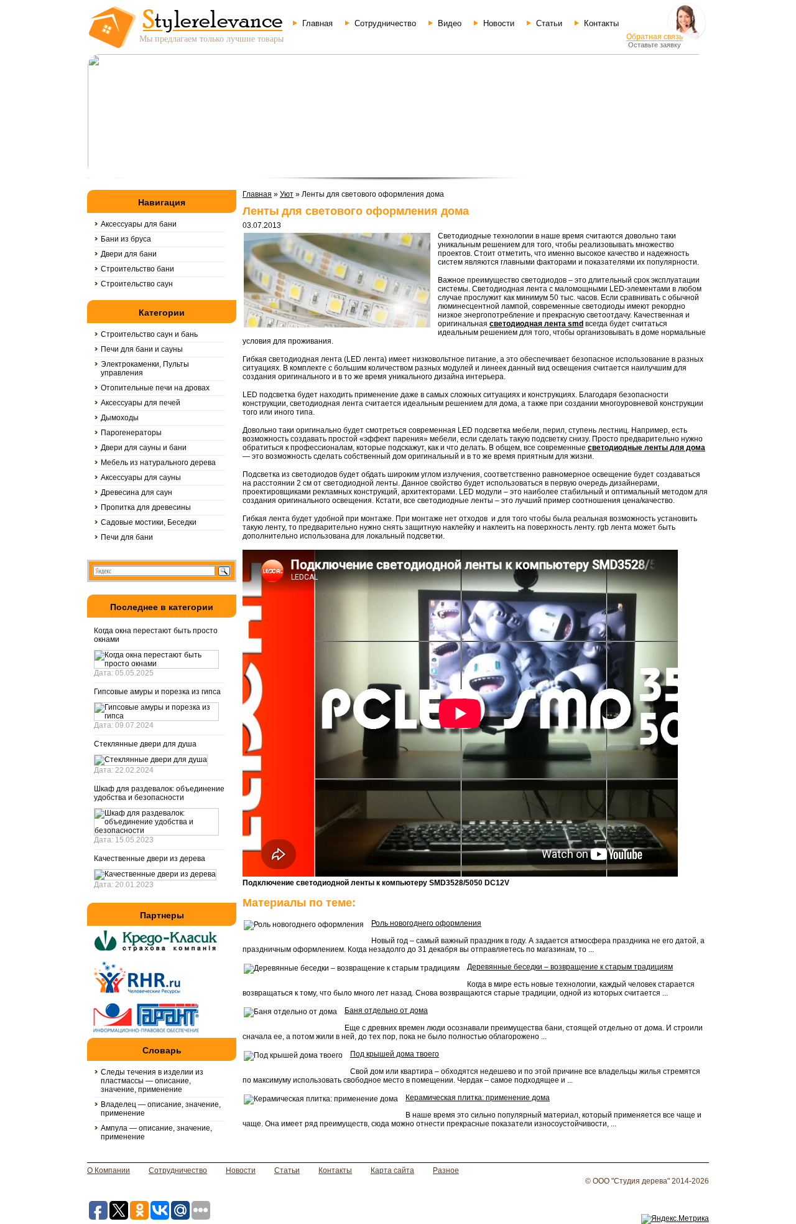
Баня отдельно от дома (386, 1010)
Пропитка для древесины (146, 507)
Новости (498, 23)
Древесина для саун (136, 492)
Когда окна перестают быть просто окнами (156, 635)
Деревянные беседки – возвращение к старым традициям (570, 967)
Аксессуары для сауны (141, 477)
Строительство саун (137, 284)
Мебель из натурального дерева (158, 462)
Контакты (601, 23)
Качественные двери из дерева (149, 858)
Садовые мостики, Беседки (149, 522)
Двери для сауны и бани (144, 447)
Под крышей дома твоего (394, 1054)
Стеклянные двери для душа (145, 744)
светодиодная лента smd (536, 323)
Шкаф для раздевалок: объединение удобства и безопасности (159, 793)
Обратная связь (654, 36)
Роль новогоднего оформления (426, 923)
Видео (449, 23)
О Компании (108, 1170)
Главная (317, 23)
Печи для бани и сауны (142, 349)
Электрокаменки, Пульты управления (145, 368)
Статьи (549, 23)
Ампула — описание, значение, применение (156, 1132)
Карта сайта (392, 1170)
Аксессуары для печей (140, 402)
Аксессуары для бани (139, 224)
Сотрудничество (385, 23)
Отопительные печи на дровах (155, 388)
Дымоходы (120, 417)
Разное (446, 1170)
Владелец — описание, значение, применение (161, 1109)
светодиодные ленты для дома (646, 447)
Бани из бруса (126, 239)
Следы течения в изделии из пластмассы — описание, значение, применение (152, 1081)
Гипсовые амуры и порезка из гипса (157, 691)
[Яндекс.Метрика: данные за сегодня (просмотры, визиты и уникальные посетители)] (675, 1219)
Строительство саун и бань (149, 334)
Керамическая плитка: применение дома (477, 1097)
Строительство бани (137, 269)
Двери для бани (129, 254)
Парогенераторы (131, 432)
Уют (287, 194)
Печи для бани (127, 537)
